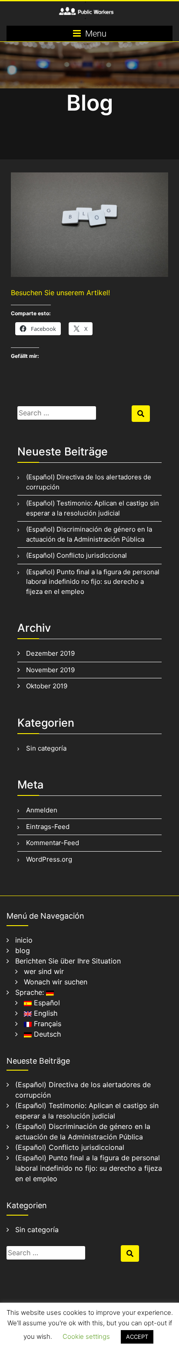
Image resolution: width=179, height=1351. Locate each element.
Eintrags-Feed (48, 826)
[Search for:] (73, 413)
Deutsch (46, 1034)
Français (46, 1023)
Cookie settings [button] (86, 1336)
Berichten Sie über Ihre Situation (68, 961)
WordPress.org (49, 859)
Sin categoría (46, 748)
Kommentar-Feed (52, 843)
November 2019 (50, 670)
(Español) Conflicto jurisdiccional (76, 555)
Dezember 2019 (50, 653)
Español (46, 1002)
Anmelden (41, 810)
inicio (24, 940)
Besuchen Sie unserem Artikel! (60, 292)
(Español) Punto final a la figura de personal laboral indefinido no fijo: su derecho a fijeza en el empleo (92, 582)
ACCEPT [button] (137, 1336)
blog (22, 950)
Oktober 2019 (46, 686)
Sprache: (30, 992)
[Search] (141, 413)
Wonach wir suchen (55, 981)
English (44, 1013)
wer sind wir (44, 971)
